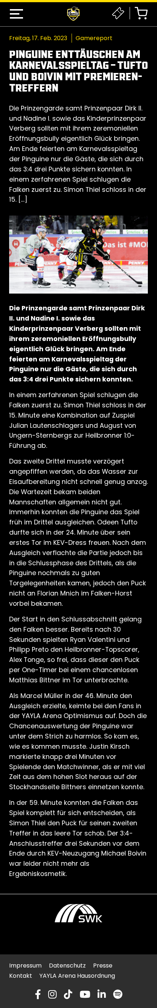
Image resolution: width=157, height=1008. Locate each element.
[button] (16, 14)
